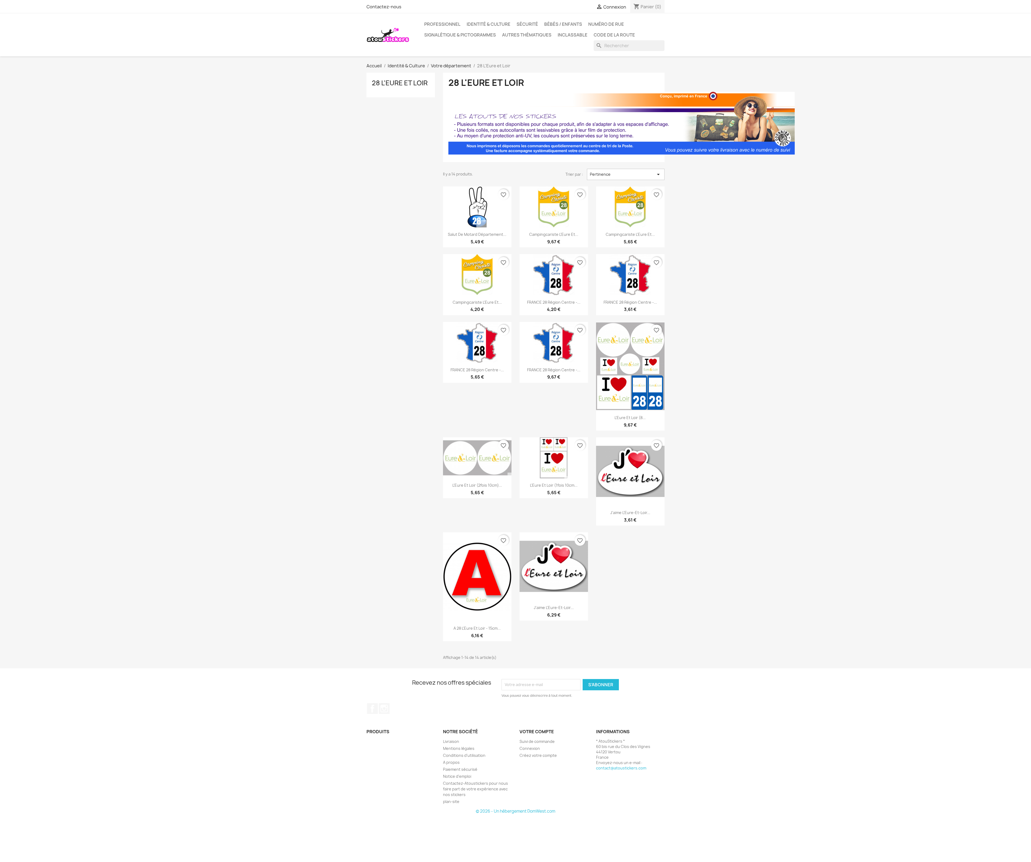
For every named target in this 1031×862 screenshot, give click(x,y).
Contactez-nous (383, 7)
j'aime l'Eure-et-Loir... (630, 512)
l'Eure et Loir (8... (630, 417)
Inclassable (572, 35)
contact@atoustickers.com (621, 768)
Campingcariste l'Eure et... (553, 234)
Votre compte (537, 732)
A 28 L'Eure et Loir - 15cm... (477, 628)
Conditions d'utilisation (464, 755)
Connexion (530, 748)
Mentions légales (458, 748)
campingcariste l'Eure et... (630, 234)
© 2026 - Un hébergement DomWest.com (515, 811)
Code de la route (614, 35)
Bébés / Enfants (563, 24)
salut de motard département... (477, 234)
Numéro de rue (606, 24)
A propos (451, 762)
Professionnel (442, 24)
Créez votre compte (538, 755)
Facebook (372, 708)
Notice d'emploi (457, 776)
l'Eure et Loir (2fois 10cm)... (477, 485)
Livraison (451, 741)
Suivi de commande (537, 741)
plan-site (451, 801)
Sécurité (527, 24)
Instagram (384, 708)
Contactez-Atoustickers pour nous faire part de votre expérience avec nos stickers (475, 789)
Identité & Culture (488, 24)
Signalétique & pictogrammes (460, 35)
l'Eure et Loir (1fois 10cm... (554, 485)
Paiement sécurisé (460, 769)
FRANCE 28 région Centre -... (553, 302)
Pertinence (626, 174)
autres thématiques (526, 35)
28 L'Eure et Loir (400, 82)
